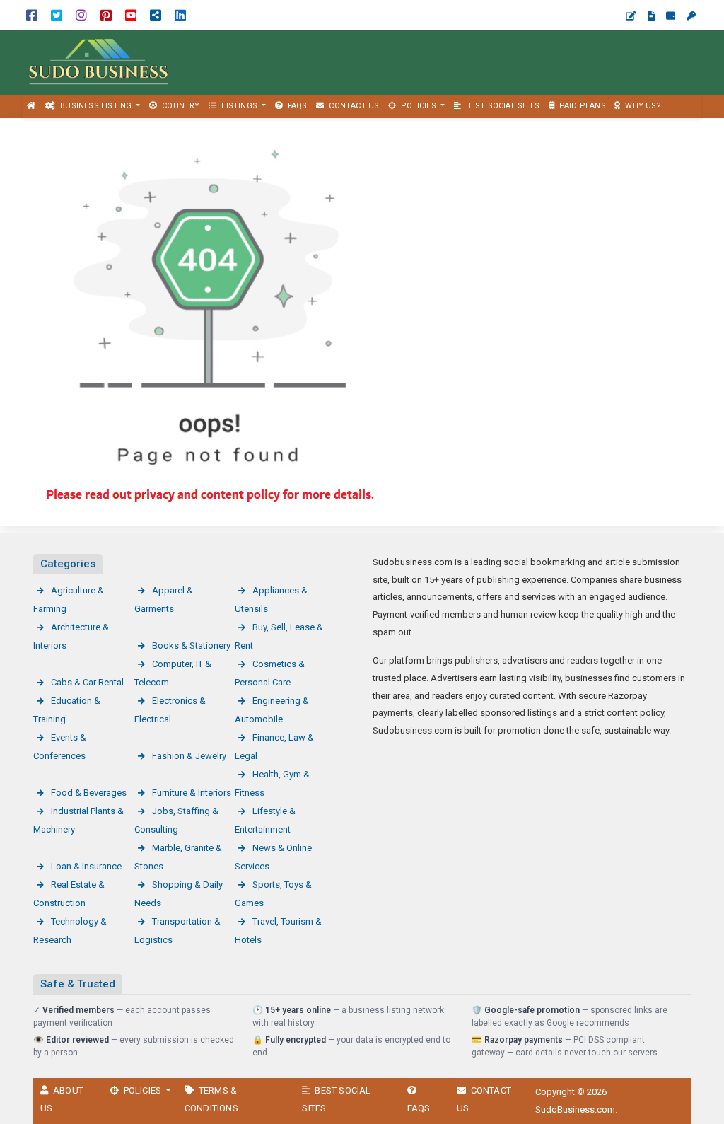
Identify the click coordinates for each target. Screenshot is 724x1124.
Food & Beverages (89, 792)
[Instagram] (81, 14)
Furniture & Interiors (191, 792)
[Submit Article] (631, 16)
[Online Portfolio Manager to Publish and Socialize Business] (99, 61)
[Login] (691, 16)
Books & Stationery (191, 645)
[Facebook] (31, 14)
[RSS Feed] (155, 14)
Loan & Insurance (86, 866)
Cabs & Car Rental (87, 682)
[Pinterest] (106, 14)
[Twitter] (56, 14)
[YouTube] (130, 14)
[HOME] (32, 106)
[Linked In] (180, 14)
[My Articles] (651, 16)
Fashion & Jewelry (189, 756)
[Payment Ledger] (670, 16)
